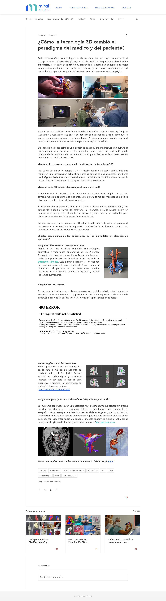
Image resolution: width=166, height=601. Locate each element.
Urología (82, 19)
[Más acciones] (126, 35)
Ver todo (136, 511)
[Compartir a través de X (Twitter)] (45, 490)
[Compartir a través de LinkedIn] (51, 490)
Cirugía (43, 470)
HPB (57, 475)
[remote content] (83, 329)
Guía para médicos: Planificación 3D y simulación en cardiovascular (43, 541)
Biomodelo (93, 470)
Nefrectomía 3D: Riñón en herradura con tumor (121, 541)
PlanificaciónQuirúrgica (74, 470)
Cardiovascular (107, 19)
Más (120, 19)
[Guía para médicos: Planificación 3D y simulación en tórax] (83, 525)
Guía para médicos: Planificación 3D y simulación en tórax (78, 541)
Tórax (92, 19)
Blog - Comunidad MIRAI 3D (60, 19)
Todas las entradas (34, 19)
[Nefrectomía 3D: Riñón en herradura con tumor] (122, 525)
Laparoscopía (45, 475)
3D (103, 470)
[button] (137, 19)
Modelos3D (55, 470)
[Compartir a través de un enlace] (57, 490)
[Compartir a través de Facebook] (39, 490)
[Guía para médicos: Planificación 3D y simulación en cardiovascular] (43, 525)
